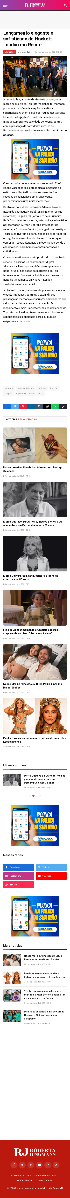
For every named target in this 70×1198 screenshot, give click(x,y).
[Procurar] (65, 5)
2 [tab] (33, 796)
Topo (40, 393)
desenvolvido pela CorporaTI (48, 1188)
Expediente (17, 1175)
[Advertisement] (35, 19)
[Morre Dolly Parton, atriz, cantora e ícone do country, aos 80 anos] (35, 553)
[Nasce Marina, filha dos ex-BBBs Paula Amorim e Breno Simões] (35, 662)
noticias (42, 388)
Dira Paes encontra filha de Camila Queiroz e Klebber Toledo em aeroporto (44, 1015)
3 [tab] (36, 796)
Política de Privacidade (42, 1175)
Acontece (10, 52)
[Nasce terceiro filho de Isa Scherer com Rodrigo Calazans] (35, 445)
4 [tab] (39, 796)
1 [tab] (30, 796)
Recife (53, 388)
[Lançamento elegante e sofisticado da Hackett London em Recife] (35, 76)
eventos (9, 388)
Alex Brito (27, 52)
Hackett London (26, 388)
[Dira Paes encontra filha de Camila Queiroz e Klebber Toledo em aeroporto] (12, 1016)
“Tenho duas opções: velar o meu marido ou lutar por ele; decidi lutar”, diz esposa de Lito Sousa (45, 995)
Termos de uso (44, 1180)
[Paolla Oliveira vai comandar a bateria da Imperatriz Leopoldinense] (35, 716)
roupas (8, 393)
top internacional (25, 393)
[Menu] (5, 5)
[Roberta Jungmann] (35, 5)
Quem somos (24, 1180)
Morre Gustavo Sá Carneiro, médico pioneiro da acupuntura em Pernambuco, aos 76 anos (44, 779)
